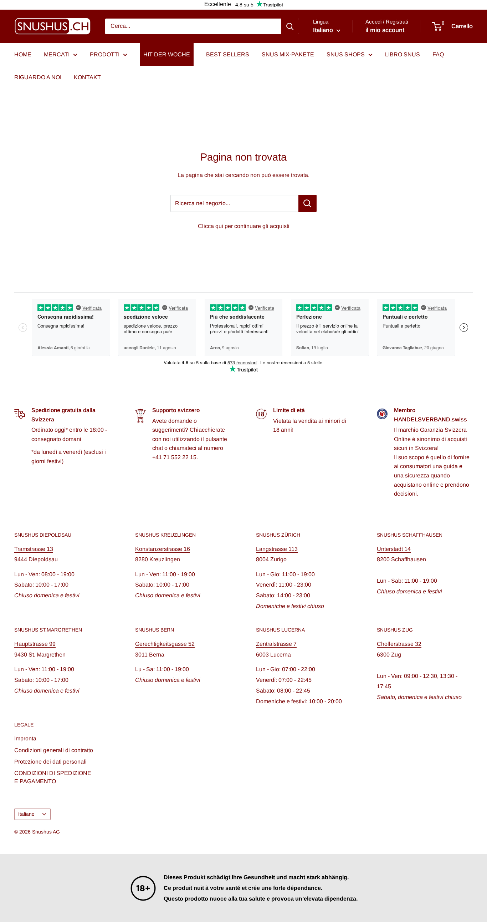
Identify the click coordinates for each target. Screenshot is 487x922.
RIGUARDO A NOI (37, 77)
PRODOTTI (104, 54)
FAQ (438, 54)
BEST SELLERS (227, 54)
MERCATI (57, 54)
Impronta (25, 738)
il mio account (384, 30)
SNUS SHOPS (346, 54)
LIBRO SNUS (402, 54)
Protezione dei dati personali (50, 762)
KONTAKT (87, 77)
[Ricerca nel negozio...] (307, 203)
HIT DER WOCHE (166, 54)
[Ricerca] (290, 26)
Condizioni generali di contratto (53, 750)
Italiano (26, 814)
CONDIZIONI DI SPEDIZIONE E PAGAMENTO (52, 777)
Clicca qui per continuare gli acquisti (243, 226)
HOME (22, 54)
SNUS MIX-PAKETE (288, 54)
